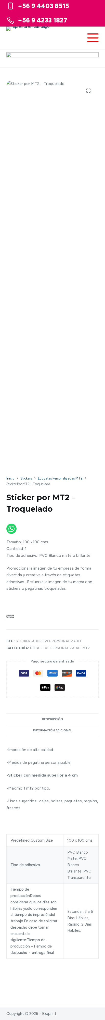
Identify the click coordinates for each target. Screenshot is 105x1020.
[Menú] (93, 38)
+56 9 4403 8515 (43, 6)
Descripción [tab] (52, 719)
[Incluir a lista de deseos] (8, 616)
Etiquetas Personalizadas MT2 (60, 648)
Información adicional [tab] (52, 730)
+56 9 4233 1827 (42, 20)
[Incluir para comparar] (12, 616)
